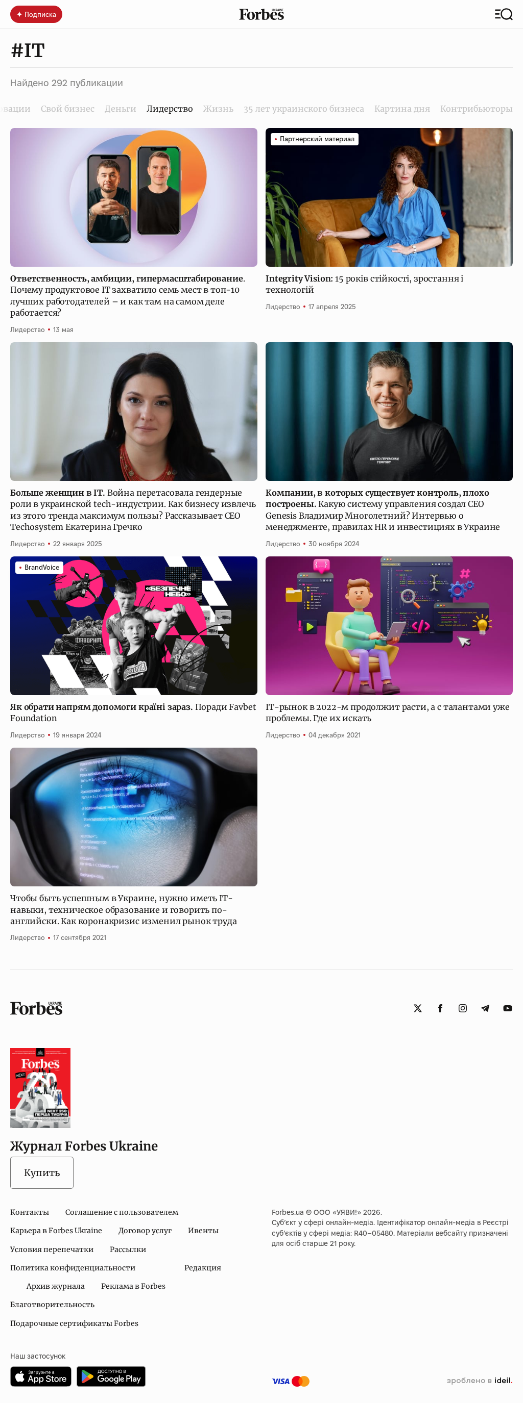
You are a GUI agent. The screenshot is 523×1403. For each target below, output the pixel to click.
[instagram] (462, 1008)
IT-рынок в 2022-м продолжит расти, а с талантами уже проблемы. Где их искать (388, 712)
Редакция (202, 1267)
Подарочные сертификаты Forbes (74, 1323)
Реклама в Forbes (133, 1286)
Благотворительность (52, 1304)
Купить (42, 1173)
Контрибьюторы (476, 109)
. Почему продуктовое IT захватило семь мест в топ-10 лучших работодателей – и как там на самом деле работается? (127, 295)
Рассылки (128, 1249)
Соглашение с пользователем (121, 1212)
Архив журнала (56, 1286)
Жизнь (218, 109)
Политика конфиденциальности (72, 1267)
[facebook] (440, 1008)
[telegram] (485, 1008)
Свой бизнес (67, 109)
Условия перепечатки (51, 1249)
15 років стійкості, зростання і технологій (364, 284)
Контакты (29, 1212)
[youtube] (507, 1008)
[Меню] (503, 14)
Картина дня (402, 109)
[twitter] (418, 1008)
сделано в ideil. (479, 1381)
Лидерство (27, 329)
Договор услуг (145, 1230)
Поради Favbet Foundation (133, 712)
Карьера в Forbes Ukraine (56, 1230)
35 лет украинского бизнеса (304, 109)
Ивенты (203, 1230)
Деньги (120, 109)
